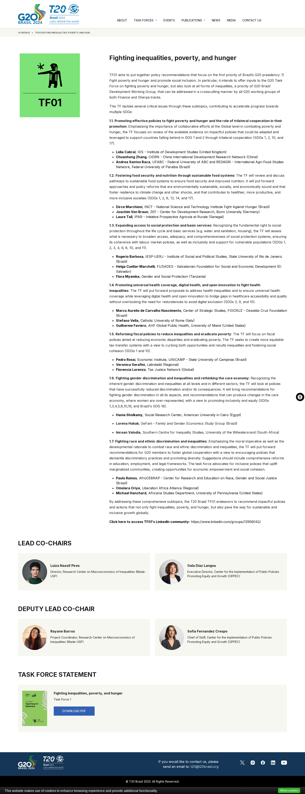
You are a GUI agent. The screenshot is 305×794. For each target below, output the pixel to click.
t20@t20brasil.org (204, 766)
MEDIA (231, 20)
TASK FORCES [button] (144, 20)
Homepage (24, 32)
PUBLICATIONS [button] (192, 20)
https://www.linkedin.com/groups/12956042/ (185, 522)
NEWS (216, 20)
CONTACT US (251, 20)
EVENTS (169, 20)
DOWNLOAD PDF (74, 711)
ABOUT (122, 20)
